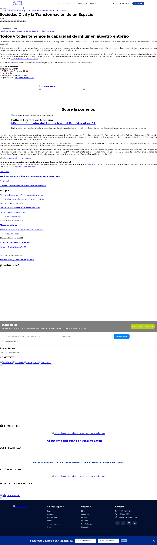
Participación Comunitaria (30, 10)
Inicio (49, 511)
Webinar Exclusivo (58, 10)
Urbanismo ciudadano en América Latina (20, 208)
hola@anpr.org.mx (126, 511)
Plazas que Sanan (8, 225)
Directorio (84, 527)
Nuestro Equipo (53, 517)
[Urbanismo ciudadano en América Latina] (24, 199)
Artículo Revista (7, 212)
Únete (49, 527)
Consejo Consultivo (54, 524)
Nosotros (50, 514)
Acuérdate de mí (12, 341)
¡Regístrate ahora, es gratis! (143, 326)
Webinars (84, 521)
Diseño (17, 212)
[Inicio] (20, 3)
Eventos (93, 3)
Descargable (15, 195)
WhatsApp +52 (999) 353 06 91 (22, 166)
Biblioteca (4, 195)
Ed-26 (23, 212)
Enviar (123, 541)
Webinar (46, 10)
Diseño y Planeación (9, 10)
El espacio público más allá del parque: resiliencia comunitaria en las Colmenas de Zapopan (78, 462)
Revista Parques (87, 524)
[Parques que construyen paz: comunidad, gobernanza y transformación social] (83, 490)
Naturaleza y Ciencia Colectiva (15, 242)
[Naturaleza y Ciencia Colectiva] (13, 234)
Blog (83, 511)
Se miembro (94, 164)
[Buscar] (114, 3)
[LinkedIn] (134, 523)
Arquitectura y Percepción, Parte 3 (17, 260)
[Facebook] (117, 523)
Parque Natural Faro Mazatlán (24, 59)
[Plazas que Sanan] (13, 216)
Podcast (84, 517)
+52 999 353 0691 (126, 514)
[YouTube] (129, 523)
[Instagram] (123, 523)
